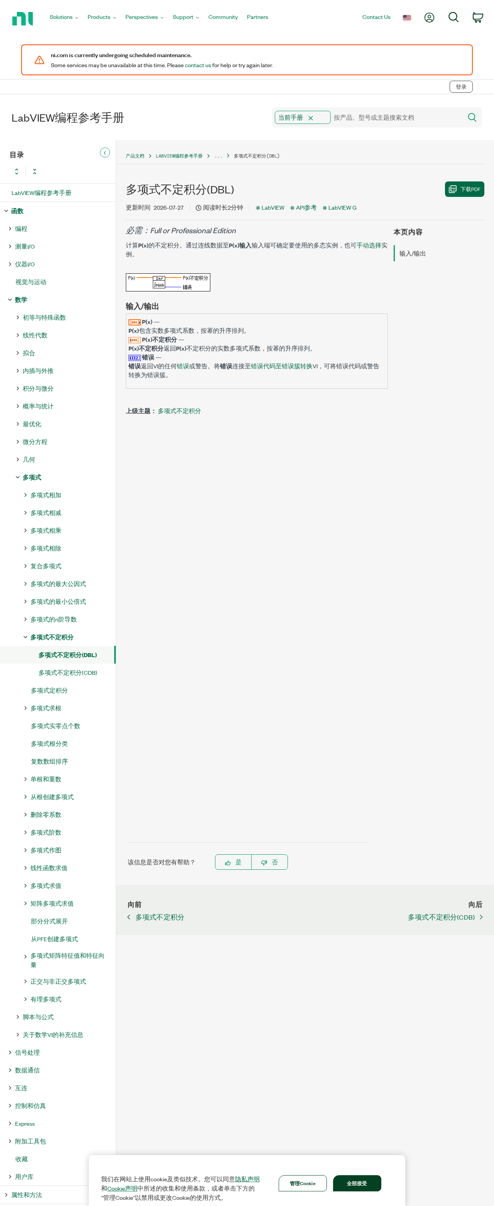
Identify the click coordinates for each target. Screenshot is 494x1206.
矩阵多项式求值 (52, 903)
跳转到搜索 (71, 70)
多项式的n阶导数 (53, 619)
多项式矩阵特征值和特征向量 (67, 960)
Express (25, 1123)
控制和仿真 (30, 1105)
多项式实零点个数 (55, 726)
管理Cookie (303, 1183)
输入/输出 (412, 253)
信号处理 (27, 1052)
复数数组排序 (49, 761)
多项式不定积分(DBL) (68, 654)
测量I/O (25, 246)
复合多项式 (45, 566)
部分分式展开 (49, 921)
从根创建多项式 (52, 797)
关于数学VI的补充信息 (53, 1034)
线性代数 (35, 335)
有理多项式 (45, 999)
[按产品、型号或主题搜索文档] (472, 117)
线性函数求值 (49, 868)
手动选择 (369, 245)
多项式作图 (45, 850)
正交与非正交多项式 (58, 981)
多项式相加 (45, 495)
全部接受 (357, 1183)
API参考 (306, 207)
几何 (29, 459)
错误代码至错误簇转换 (282, 366)
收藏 (21, 1159)
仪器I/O (25, 264)
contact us (198, 65)
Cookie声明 (122, 1188)
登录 (461, 86)
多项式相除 (45, 548)
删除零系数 (45, 814)
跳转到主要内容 (25, 70)
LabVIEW (273, 207)
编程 (21, 228)
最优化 (32, 424)
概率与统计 (38, 406)
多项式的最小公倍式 (58, 601)
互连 (21, 1088)
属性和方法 (26, 1195)
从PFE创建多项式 (54, 939)
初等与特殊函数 (44, 317)
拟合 (29, 353)
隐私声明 (247, 1179)
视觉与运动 (30, 282)
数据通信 (27, 1070)
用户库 (24, 1176)
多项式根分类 (49, 743)
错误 (183, 366)
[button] (311, 118)
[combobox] (367, 117)
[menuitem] (64, 18)
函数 (17, 211)
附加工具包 (30, 1141)
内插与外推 (38, 370)
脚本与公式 (38, 1017)
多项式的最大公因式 (58, 583)
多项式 (32, 477)
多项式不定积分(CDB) (68, 672)
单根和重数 (45, 779)
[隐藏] (105, 153)
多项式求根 (45, 708)
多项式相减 (45, 512)
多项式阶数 (45, 832)
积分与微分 (38, 388)
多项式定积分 (49, 690)
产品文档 (135, 155)
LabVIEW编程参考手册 (41, 192)
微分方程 (35, 441)
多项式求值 (45, 885)
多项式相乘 (45, 530)
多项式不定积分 (52, 637)
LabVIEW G (342, 207)
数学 (21, 299)
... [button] (218, 155)
